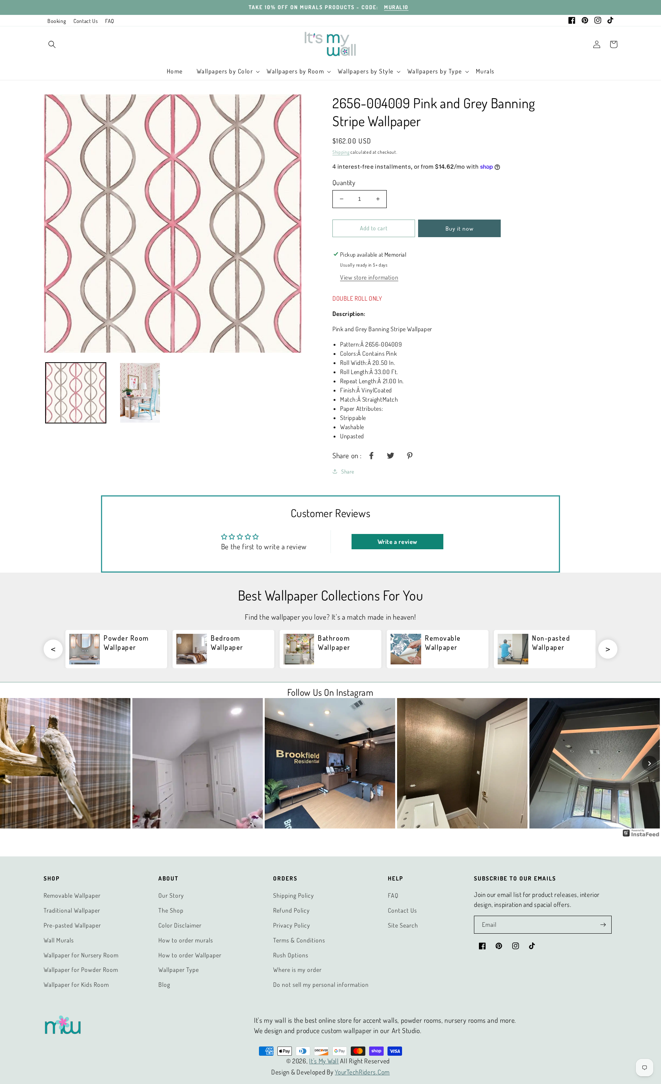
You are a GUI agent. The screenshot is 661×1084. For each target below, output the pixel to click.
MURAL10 (396, 7)
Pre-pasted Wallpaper (72, 925)
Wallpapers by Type (434, 71)
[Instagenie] (641, 835)
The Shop (171, 910)
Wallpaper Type (178, 969)
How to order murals (185, 940)
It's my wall (324, 1061)
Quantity (343, 182)
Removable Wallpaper (72, 895)
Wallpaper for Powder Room (81, 969)
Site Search (403, 925)
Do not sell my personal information (321, 984)
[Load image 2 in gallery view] (140, 393)
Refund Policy (291, 910)
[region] (330, 7)
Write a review (397, 541)
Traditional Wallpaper (72, 910)
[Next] (649, 763)
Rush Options (290, 955)
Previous (53, 649)
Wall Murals (59, 940)
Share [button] (347, 471)
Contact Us (85, 21)
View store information (369, 277)
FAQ (109, 21)
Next (607, 649)
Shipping (341, 152)
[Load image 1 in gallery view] (76, 393)
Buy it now (460, 228)
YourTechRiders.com (362, 1072)
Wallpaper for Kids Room (76, 984)
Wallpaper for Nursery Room (81, 955)
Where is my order (297, 969)
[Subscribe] (602, 925)
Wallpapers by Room (295, 71)
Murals (485, 71)
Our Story (171, 895)
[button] (52, 44)
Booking (56, 21)
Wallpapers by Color (225, 71)
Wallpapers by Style (366, 71)
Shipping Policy (293, 895)
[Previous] (11, 763)
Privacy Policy (291, 925)
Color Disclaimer (180, 925)
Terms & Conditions (299, 940)
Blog (164, 984)
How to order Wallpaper (189, 955)
